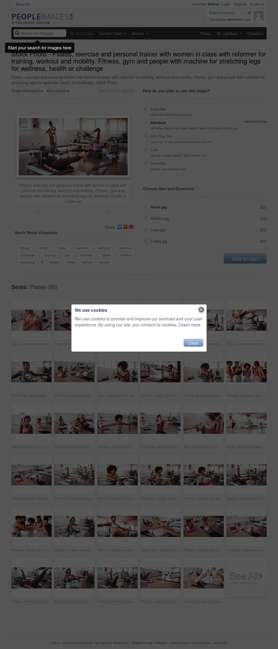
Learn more (190, 325)
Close (193, 343)
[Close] (201, 310)
